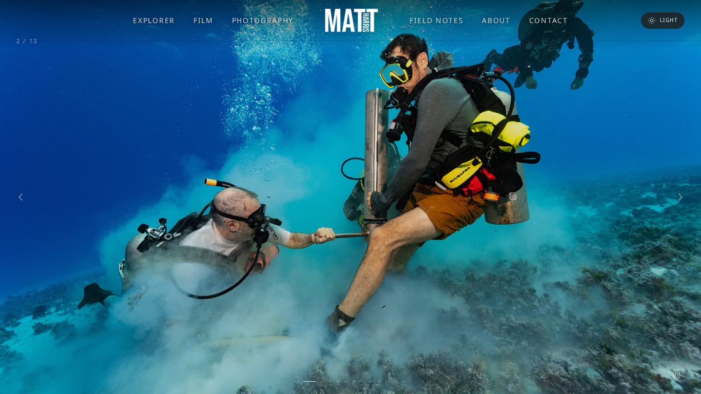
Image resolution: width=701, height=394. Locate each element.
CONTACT (548, 20)
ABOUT (496, 20)
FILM (203, 20)
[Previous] (20, 197)
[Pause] (676, 373)
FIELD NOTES (436, 20)
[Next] (680, 197)
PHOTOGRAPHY (263, 20)
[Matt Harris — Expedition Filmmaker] (351, 20)
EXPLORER (153, 20)
